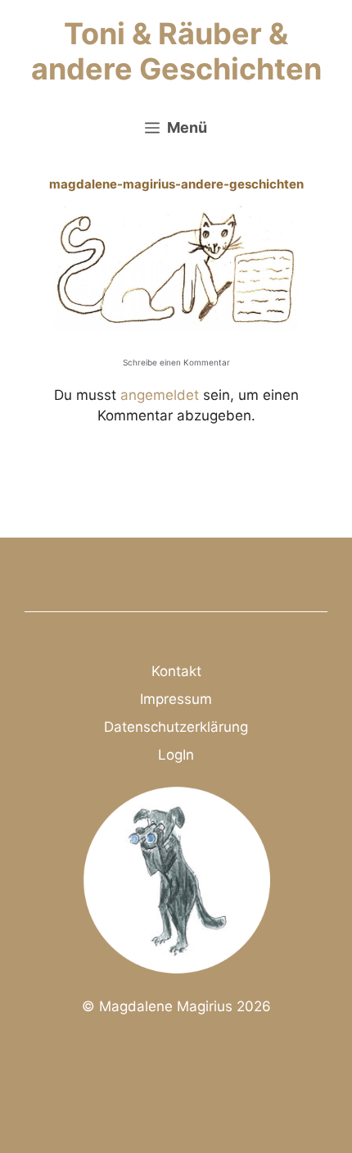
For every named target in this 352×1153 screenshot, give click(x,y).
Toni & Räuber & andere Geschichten (176, 51)
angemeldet (159, 395)
